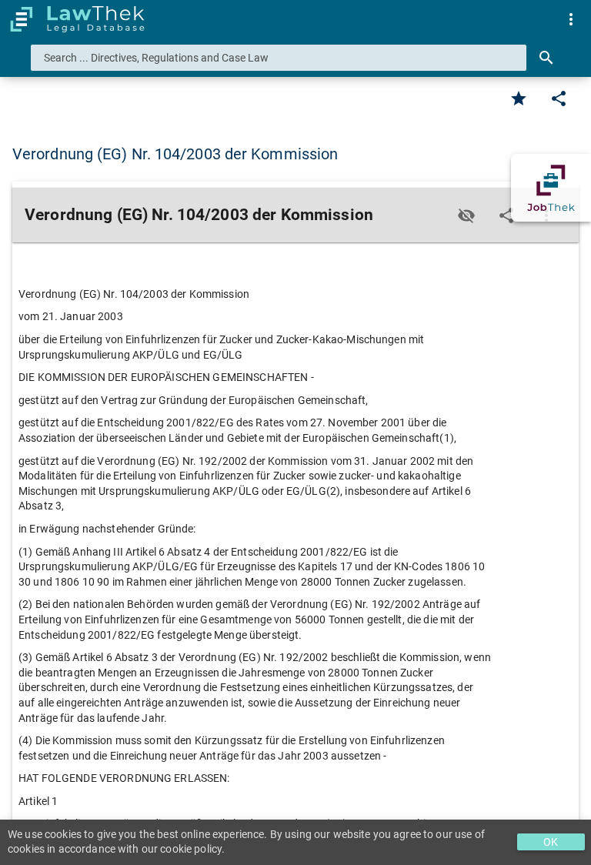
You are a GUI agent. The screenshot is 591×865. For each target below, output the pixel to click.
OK (550, 842)
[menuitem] (571, 19)
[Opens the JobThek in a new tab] (551, 188)
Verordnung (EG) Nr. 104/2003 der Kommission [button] (175, 154)
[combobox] (278, 57)
